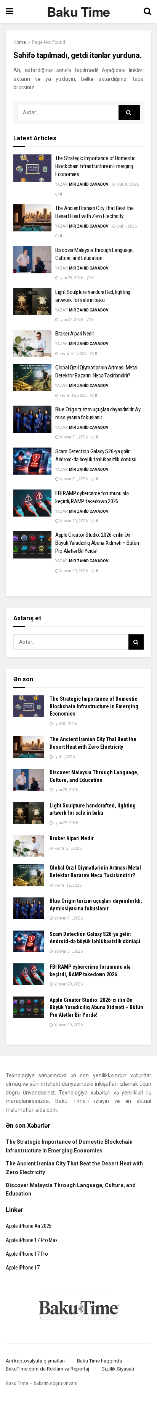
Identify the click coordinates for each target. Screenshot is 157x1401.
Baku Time (78, 11)
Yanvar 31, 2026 (73, 437)
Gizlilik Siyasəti (117, 1369)
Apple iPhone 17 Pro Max (32, 1240)
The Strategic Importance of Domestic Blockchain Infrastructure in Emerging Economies (95, 166)
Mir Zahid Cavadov (89, 184)
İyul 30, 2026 (127, 184)
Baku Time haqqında (99, 1361)
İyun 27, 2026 (71, 320)
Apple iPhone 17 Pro (27, 1254)
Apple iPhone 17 (23, 1268)
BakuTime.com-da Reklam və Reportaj (47, 1369)
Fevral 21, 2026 (73, 353)
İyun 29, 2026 (71, 278)
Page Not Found (48, 42)
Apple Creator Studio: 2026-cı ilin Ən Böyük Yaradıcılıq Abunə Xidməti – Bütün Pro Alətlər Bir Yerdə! (97, 542)
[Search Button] (129, 112)
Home (19, 42)
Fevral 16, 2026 (73, 395)
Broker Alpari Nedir (74, 333)
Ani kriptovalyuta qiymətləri (35, 1361)
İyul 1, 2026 (126, 226)
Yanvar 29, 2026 (73, 521)
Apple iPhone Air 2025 (28, 1226)
